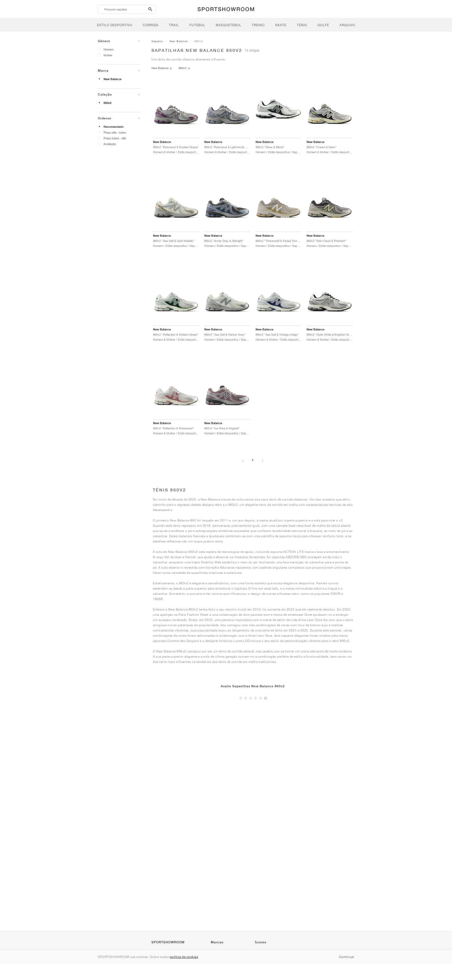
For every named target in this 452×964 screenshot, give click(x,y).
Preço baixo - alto (115, 138)
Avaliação (110, 144)
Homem (109, 49)
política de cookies (184, 957)
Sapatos (157, 41)
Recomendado (114, 127)
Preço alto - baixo (115, 132)
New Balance (112, 79)
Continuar (346, 957)
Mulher (108, 55)
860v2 (107, 103)
